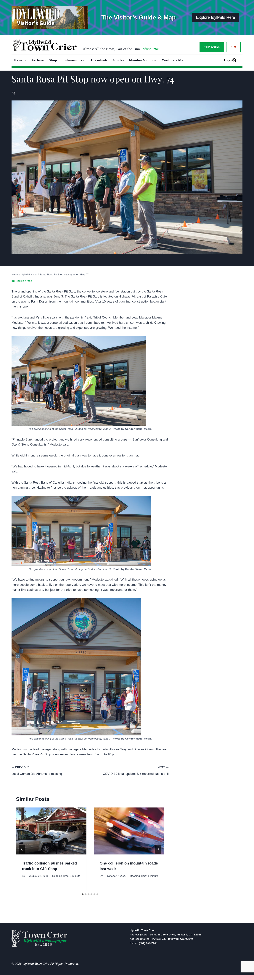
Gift (233, 47)
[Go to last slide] (22, 849)
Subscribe (212, 47)
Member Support (142, 60)
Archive (37, 60)
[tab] (82, 894)
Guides (118, 60)
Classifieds (99, 60)
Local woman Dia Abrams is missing (37, 771)
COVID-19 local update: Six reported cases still (135, 771)
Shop (53, 60)
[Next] (158, 849)
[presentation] (51, 830)
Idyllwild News (22, 281)
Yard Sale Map (174, 60)
